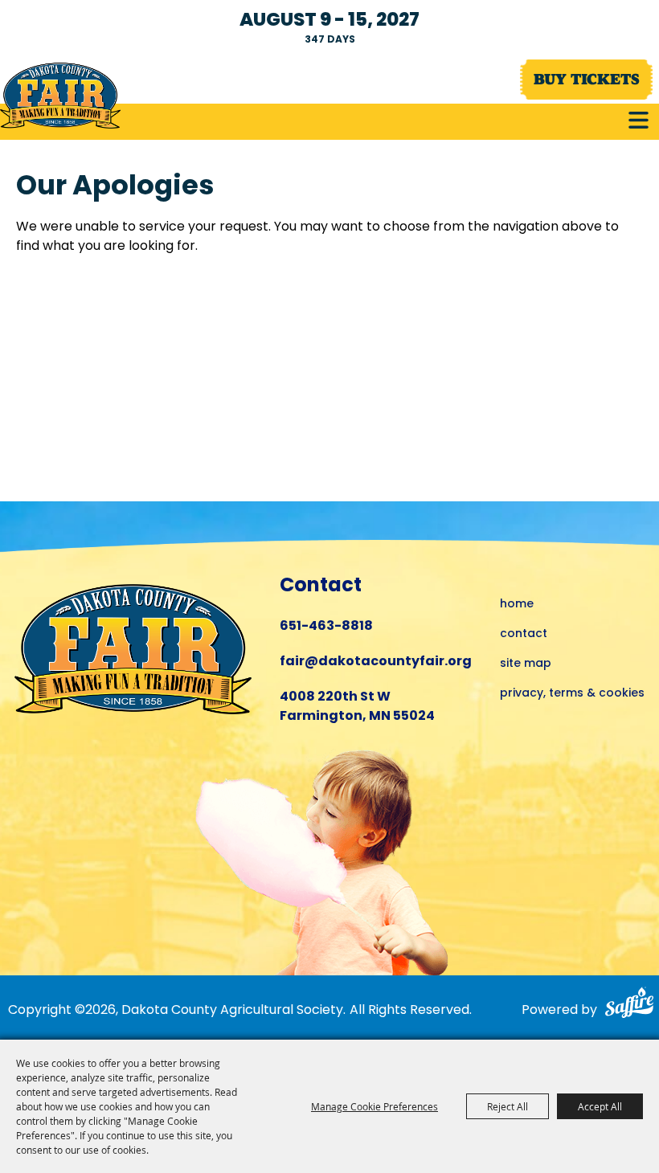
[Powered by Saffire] (628, 1005)
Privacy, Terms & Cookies (572, 694)
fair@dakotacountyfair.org (376, 662)
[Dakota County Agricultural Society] (60, 95)
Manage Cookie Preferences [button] (374, 1106)
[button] (638, 120)
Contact (523, 634)
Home (517, 604)
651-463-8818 (326, 626)
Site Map (525, 664)
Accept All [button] (600, 1106)
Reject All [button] (507, 1106)
